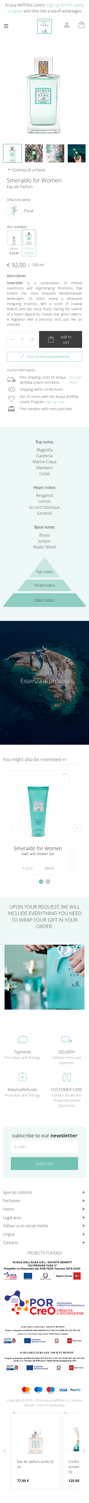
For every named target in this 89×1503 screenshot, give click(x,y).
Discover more (75, 380)
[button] (77, 828)
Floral (28, 210)
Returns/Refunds (22, 1089)
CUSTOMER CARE (66, 1089)
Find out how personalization (45, 356)
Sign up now (54, 401)
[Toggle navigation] (6, 26)
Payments (22, 1052)
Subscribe (44, 1163)
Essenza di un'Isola (45, 681)
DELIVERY (66, 1052)
